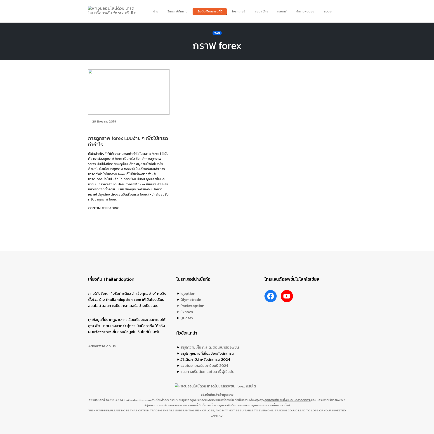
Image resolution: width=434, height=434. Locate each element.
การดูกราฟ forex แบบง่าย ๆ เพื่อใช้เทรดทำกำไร (128, 141)
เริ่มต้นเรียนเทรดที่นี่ (210, 11)
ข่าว (155, 11)
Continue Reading (103, 207)
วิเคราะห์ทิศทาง (177, 11)
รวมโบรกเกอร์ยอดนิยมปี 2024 (204, 365)
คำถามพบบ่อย (305, 11)
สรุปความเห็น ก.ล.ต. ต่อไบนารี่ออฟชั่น (209, 347)
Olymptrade (190, 299)
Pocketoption (192, 306)
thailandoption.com (137, 400)
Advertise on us (102, 346)
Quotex (186, 318)
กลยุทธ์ (282, 11)
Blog (328, 11)
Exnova (186, 312)
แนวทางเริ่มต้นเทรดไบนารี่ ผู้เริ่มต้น (207, 372)
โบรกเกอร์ (238, 11)
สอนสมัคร (261, 11)
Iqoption (187, 293)
